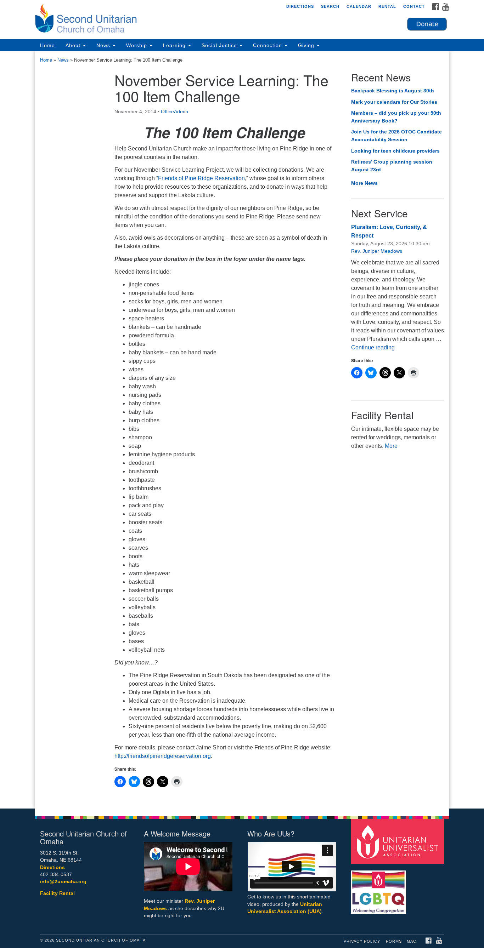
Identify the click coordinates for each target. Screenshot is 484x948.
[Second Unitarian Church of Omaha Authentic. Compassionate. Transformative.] (156, 19)
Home (47, 45)
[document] (242, 430)
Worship (137, 45)
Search (330, 6)
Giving (307, 45)
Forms (394, 941)
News (104, 45)
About (74, 45)
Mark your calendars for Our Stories (394, 102)
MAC (411, 941)
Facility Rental (57, 893)
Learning (175, 45)
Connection (268, 45)
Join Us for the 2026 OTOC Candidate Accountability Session (396, 135)
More (391, 446)
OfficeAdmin (174, 111)
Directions (300, 6)
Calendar (359, 6)
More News (364, 183)
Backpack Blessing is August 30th (392, 90)
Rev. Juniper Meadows (376, 251)
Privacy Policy (362, 941)
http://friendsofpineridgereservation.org (162, 756)
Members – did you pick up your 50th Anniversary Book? (396, 117)
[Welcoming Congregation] (379, 888)
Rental (387, 6)
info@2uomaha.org (63, 881)
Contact (414, 6)
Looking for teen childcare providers (395, 151)
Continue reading (373, 347)
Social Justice (220, 45)
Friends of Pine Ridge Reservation (201, 178)
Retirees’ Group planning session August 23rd (391, 165)
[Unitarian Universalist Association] (398, 841)
